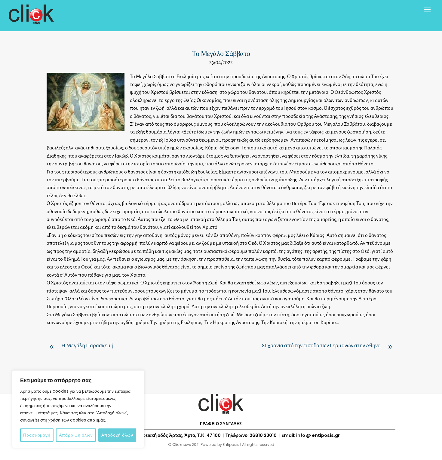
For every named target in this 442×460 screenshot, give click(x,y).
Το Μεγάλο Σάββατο (221, 53)
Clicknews (181, 444)
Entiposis (231, 444)
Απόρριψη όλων (76, 435)
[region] (78, 409)
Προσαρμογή (37, 435)
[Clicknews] (31, 21)
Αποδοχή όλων (117, 435)
